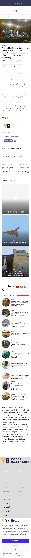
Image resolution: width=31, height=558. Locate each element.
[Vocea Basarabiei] (3, 61)
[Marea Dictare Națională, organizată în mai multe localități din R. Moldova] (6, 323)
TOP (15, 209)
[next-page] (5, 280)
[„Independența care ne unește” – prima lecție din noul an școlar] (6, 313)
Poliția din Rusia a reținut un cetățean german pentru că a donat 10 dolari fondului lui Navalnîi (20, 375)
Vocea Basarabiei (9, 60)
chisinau (8, 148)
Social (15, 240)
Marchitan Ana (11, 212)
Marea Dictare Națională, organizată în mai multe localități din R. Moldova (19, 323)
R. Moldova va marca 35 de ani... (15, 211)
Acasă (3, 16)
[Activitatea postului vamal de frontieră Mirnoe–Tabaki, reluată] (15, 261)
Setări (15, 550)
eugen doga (18, 148)
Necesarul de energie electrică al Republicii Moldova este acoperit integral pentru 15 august (19, 302)
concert (13, 148)
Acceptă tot (15, 540)
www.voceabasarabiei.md (10, 410)
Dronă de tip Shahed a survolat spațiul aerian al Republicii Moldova (19, 344)
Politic (13, 381)
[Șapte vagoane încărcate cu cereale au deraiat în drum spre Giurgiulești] (6, 354)
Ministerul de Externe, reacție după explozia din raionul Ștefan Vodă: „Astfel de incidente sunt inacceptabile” (20, 386)
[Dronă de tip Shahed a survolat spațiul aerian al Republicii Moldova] (6, 344)
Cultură (7, 16)
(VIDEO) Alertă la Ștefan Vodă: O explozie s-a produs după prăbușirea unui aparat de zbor (20, 396)
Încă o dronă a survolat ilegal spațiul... (15, 242)
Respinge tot (15, 545)
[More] (21, 66)
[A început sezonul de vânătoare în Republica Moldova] (6, 333)
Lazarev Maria (14, 305)
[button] (28, 521)
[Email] (15, 140)
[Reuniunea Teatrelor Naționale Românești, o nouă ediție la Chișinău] (6, 365)
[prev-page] (3, 280)
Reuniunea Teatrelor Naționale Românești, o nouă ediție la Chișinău (19, 365)
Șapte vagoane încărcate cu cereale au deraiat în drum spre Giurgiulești (20, 355)
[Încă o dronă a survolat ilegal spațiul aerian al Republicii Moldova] (15, 230)
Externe (13, 372)
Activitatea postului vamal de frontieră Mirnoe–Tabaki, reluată (15, 272)
